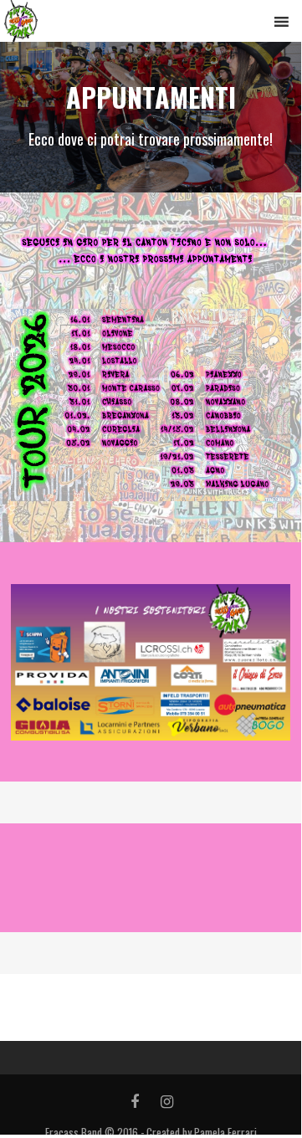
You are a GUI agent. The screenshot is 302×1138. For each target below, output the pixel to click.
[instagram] (167, 1102)
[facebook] (134, 1102)
